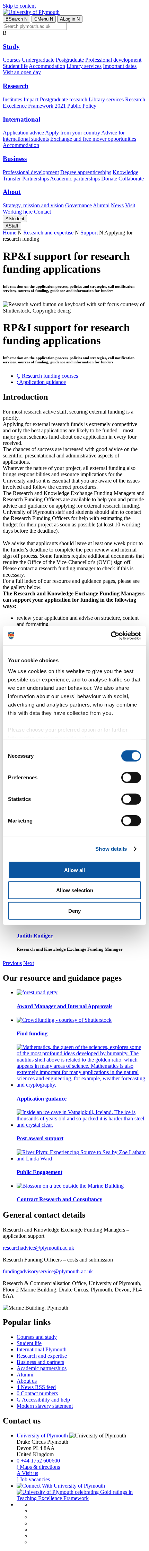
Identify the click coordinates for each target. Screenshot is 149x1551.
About (12, 191)
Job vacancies (33, 1479)
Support (89, 233)
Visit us (27, 1473)
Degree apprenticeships (85, 172)
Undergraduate (38, 60)
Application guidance (41, 382)
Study (11, 46)
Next (28, 963)
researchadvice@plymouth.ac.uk (38, 1248)
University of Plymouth (42, 1435)
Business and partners (40, 1362)
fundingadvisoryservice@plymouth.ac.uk (48, 1271)
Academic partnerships (75, 179)
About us (27, 1381)
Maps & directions (38, 1467)
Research (15, 86)
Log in (70, 19)
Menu (43, 19)
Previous (12, 963)
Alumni (101, 205)
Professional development (113, 60)
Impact (31, 99)
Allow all (74, 870)
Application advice (23, 133)
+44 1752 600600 (38, 1461)
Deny (74, 910)
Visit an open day (22, 72)
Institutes (12, 99)
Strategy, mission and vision (33, 205)
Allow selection (74, 890)
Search (16, 19)
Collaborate (131, 179)
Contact (42, 212)
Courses (11, 60)
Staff (12, 226)
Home (9, 233)
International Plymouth (42, 1349)
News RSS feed (36, 1387)
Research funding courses (47, 376)
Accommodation (47, 66)
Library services (84, 66)
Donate (109, 179)
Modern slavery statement (45, 1406)
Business (15, 158)
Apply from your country (72, 133)
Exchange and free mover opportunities (93, 139)
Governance (78, 205)
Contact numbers (37, 1393)
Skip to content (19, 6)
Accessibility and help (43, 1400)
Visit (130, 205)
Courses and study (37, 1337)
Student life (15, 66)
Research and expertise (48, 233)
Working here (18, 212)
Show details (111, 849)
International (21, 119)
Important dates (120, 66)
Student (15, 218)
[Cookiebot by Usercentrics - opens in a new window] (110, 635)
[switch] (131, 777)
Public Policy (81, 106)
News (117, 205)
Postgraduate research (63, 99)
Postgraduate (70, 60)
